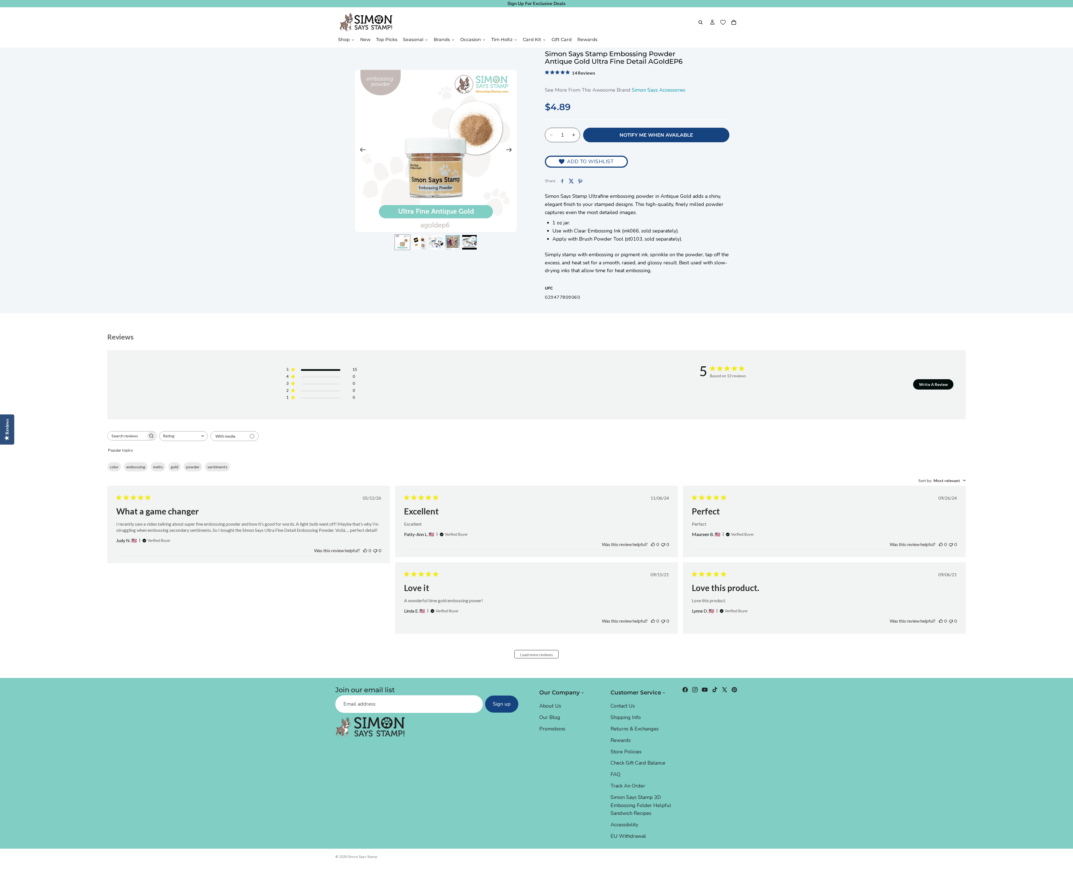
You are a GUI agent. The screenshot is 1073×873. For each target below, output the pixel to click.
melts (158, 466)
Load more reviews (536, 654)
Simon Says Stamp (363, 857)
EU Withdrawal (628, 836)
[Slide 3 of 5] (436, 242)
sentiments (217, 466)
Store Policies (626, 751)
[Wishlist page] (723, 22)
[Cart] (734, 22)
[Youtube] (704, 689)
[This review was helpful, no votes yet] (365, 550)
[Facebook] (685, 689)
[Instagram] (695, 689)
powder (193, 466)
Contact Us (623, 706)
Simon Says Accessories (658, 90)
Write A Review (933, 384)
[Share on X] (571, 181)
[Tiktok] (714, 689)
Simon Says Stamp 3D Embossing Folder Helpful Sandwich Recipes (641, 805)
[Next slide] (510, 151)
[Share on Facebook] (562, 181)
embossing (135, 466)
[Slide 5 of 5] (469, 242)
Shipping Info (626, 717)
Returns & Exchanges (635, 728)
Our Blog (549, 717)
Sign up (502, 704)
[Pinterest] (734, 689)
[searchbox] (127, 435)
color (114, 466)
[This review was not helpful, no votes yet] (375, 550)
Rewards (621, 740)
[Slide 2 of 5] (419, 242)
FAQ (615, 774)
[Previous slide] (361, 151)
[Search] (700, 22)
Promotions (552, 728)
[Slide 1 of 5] (402, 242)
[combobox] (183, 436)
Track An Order (628, 785)
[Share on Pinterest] (580, 181)
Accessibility (624, 824)
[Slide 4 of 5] (452, 242)
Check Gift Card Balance (638, 763)
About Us (550, 706)
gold (174, 466)
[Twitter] (724, 689)
